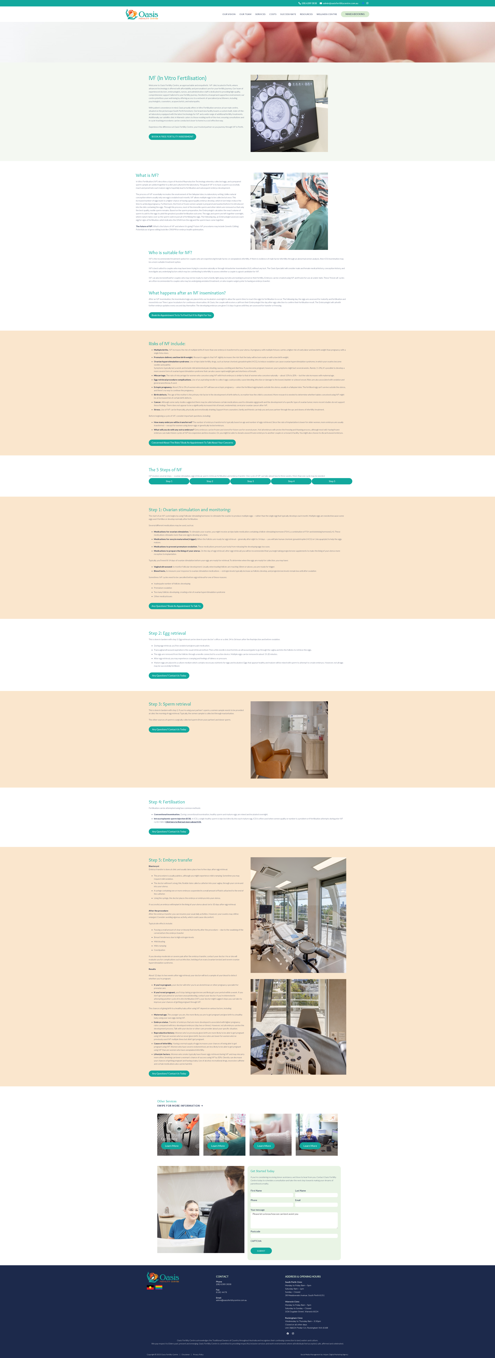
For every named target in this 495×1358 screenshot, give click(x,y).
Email (297, 1200)
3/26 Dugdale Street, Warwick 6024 (301, 1311)
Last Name (300, 1190)
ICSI (326, 258)
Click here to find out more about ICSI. (183, 822)
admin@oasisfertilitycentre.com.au (231, 1300)
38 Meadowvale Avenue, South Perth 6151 (305, 1295)
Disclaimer (186, 1354)
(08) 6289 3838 (223, 1284)
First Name (256, 1190)
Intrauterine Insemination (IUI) (238, 268)
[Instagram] (367, 3)
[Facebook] (363, 3)
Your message (258, 1209)
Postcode (255, 1231)
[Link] (142, 14)
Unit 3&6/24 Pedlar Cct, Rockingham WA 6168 (306, 1327)
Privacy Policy (198, 1354)
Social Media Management (310, 1354)
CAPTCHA (256, 1241)
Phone (254, 1200)
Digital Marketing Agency (338, 1354)
